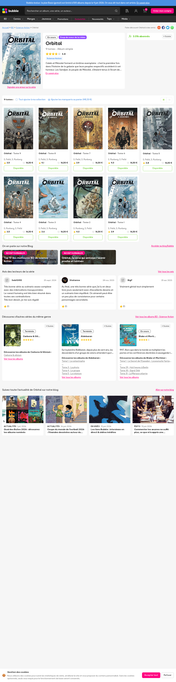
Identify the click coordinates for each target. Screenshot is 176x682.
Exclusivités (80, 19)
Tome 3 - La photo (70, 367)
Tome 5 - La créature (72, 373)
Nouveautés (97, 19)
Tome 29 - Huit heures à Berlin (134, 367)
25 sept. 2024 (50, 280)
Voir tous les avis (166, 271)
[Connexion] (136, 11)
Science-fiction (23, 27)
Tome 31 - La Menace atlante (134, 373)
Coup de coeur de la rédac (72, 37)
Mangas (31, 19)
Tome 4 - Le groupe (71, 370)
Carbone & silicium (12, 355)
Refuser (167, 675)
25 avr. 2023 (166, 280)
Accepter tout (151, 675)
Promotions (63, 19)
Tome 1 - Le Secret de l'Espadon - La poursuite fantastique (146, 361)
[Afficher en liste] (169, 99)
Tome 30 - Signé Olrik (130, 370)
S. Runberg (17, 159)
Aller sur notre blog (165, 389)
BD (5, 19)
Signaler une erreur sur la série (21, 87)
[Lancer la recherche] (116, 11)
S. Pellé (7, 159)
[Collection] (127, 11)
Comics (17, 19)
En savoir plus (143, 3)
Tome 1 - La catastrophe (73, 361)
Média (125, 19)
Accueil (5, 27)
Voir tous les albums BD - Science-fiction (154, 316)
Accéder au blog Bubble (162, 246)
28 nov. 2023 (108, 280)
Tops (109, 19)
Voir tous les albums (13, 359)
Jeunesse (46, 19)
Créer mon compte (162, 11)
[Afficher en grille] (163, 99)
